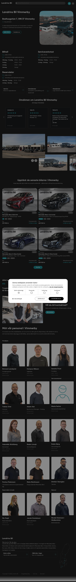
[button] (17, 299)
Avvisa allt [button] (41, 298)
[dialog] (38, 291)
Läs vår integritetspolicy (56, 287)
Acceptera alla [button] (56, 298)
